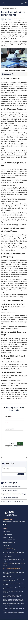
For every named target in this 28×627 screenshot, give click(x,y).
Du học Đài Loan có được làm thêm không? (11, 486)
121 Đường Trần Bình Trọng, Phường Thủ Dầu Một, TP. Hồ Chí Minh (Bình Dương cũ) (14, 579)
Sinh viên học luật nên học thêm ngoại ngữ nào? (12, 501)
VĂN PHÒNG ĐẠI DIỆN (7, 576)
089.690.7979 (8, 545)
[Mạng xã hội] (3, 524)
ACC (26, 392)
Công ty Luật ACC (9, 19)
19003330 (8, 531)
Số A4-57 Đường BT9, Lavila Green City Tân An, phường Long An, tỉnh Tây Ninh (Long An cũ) (12, 596)
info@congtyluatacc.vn (10, 542)
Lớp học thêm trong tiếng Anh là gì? (9, 490)
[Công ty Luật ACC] (3, 3)
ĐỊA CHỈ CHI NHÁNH (7, 556)
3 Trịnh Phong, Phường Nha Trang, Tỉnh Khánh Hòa (13, 612)
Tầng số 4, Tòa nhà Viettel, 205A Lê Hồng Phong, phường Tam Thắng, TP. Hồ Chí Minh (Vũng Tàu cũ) (13, 600)
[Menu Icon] (22, 3)
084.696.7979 (9, 534)
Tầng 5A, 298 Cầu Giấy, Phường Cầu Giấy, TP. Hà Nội (13, 603)
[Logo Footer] (10, 513)
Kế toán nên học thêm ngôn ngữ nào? (9, 497)
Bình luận (21, 474)
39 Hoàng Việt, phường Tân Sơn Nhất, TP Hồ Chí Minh (14, 521)
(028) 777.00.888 (11, 540)
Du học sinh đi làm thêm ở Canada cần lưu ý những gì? (13, 494)
